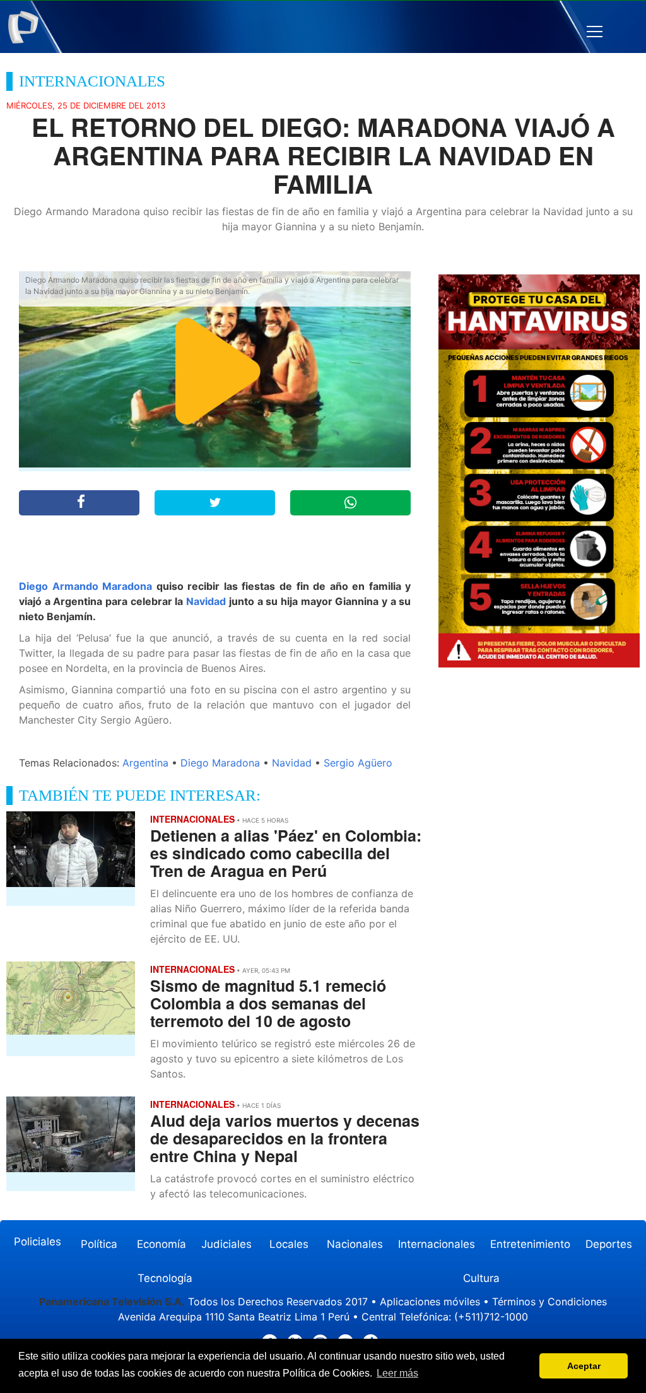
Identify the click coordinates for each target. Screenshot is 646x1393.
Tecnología (165, 1278)
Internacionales (436, 1244)
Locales (288, 1244)
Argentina (145, 762)
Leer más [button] (397, 1373)
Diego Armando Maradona (85, 586)
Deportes (608, 1244)
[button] (594, 32)
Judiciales (226, 1244)
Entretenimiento (530, 1244)
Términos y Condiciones (549, 1301)
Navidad (206, 601)
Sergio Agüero (358, 762)
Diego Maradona (220, 762)
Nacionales (355, 1244)
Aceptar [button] (584, 1366)
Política (99, 1244)
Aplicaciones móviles (430, 1301)
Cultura (481, 1278)
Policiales (37, 1241)
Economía (161, 1244)
